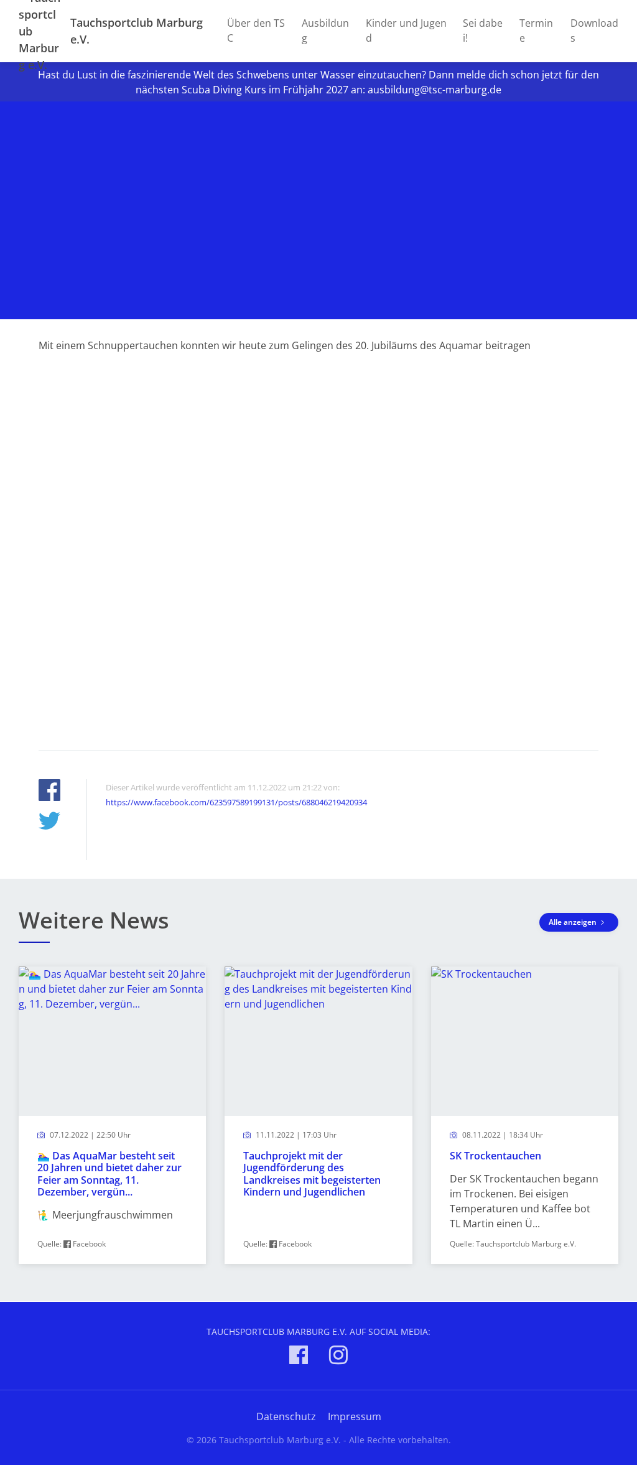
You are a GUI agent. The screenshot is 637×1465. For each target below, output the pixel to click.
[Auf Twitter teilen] (49, 822)
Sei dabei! (483, 30)
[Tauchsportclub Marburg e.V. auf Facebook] (298, 1357)
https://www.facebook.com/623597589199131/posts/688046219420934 (236, 802)
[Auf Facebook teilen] (49, 792)
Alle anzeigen (573, 922)
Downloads (594, 30)
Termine (536, 30)
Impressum (354, 1416)
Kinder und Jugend (406, 30)
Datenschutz (286, 1416)
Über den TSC (256, 30)
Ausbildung (325, 30)
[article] (112, 1115)
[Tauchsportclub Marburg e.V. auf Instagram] (338, 1357)
